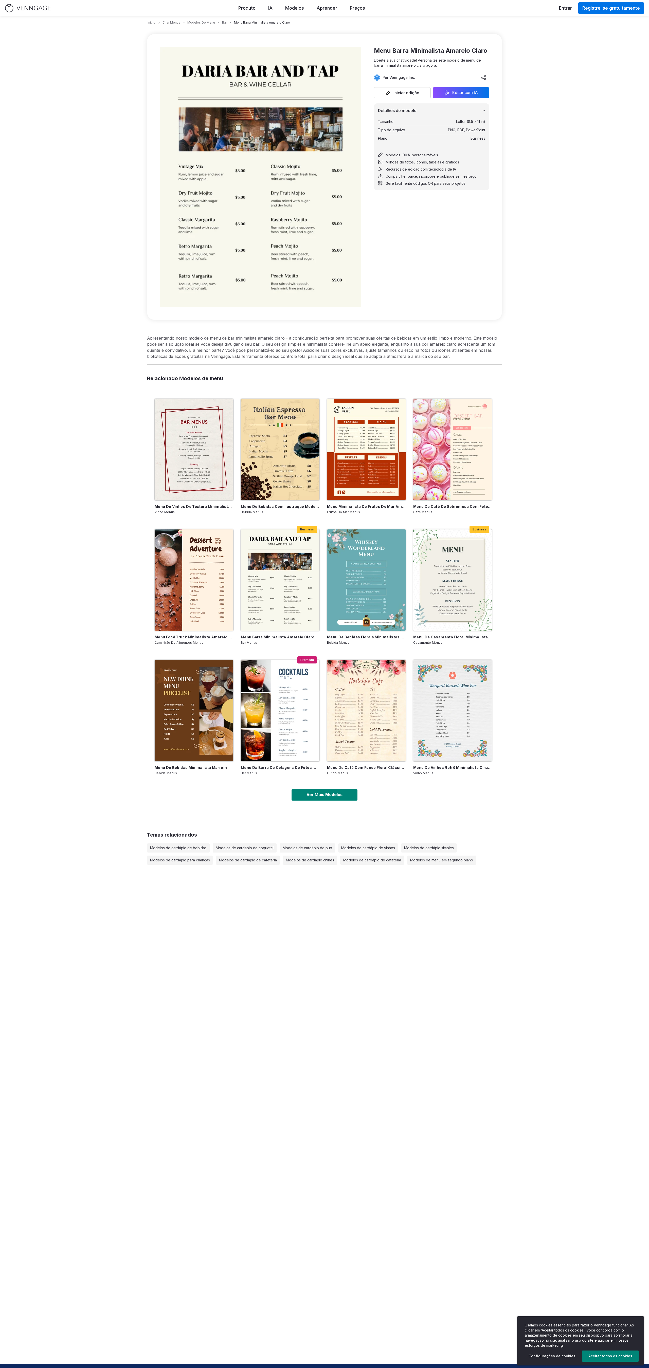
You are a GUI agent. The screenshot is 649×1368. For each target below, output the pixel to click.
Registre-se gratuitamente (611, 8)
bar (224, 22)
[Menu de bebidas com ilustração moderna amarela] (280, 449)
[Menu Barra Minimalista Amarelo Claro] (280, 580)
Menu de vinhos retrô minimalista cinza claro (452, 767)
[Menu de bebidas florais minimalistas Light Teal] (366, 580)
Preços (357, 8)
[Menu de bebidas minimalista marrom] (194, 710)
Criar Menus (171, 22)
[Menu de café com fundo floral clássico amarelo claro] (366, 710)
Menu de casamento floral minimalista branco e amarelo (452, 637)
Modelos (294, 8)
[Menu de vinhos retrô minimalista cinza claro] (452, 710)
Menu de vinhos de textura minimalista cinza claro (194, 506)
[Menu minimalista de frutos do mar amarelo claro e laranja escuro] (366, 449)
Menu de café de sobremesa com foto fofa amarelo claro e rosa (452, 506)
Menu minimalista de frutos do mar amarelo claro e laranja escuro (366, 506)
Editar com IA (465, 92)
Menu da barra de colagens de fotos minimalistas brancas (280, 767)
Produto (247, 8)
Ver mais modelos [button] (324, 794)
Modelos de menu (201, 22)
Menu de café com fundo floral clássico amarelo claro (366, 767)
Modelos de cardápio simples (429, 848)
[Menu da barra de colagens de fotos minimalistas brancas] (280, 710)
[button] (402, 92)
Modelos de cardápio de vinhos (368, 848)
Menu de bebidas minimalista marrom (191, 767)
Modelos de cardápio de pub (307, 848)
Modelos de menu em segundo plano (441, 860)
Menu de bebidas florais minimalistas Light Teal (366, 637)
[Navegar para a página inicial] (28, 8)
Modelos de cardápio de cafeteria (248, 860)
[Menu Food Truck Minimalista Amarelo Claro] (194, 580)
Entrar (565, 8)
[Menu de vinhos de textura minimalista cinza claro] (194, 449)
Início (151, 22)
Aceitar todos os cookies (610, 1356)
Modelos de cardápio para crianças (180, 860)
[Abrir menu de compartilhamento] (483, 77)
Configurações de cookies (552, 1356)
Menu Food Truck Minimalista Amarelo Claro (194, 637)
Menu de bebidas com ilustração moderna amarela (280, 506)
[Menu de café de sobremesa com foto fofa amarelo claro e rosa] (452, 449)
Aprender (327, 8)
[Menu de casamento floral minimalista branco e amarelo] (452, 580)
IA (270, 8)
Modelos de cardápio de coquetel (245, 848)
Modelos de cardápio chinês (310, 860)
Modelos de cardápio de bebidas (178, 848)
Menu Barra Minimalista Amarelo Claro (278, 637)
